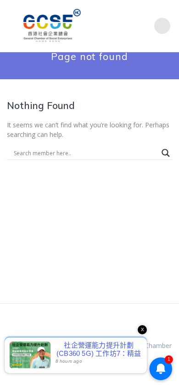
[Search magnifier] (165, 153)
